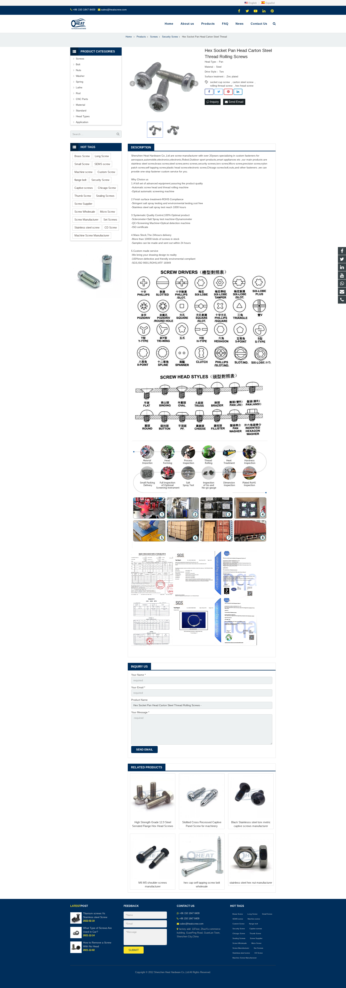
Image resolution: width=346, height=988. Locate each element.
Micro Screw (107, 211)
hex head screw (244, 85)
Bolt (78, 64)
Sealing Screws (105, 195)
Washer (80, 75)
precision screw (251, 163)
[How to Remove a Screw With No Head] (76, 952)
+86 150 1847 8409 (84, 9)
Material (80, 104)
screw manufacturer (186, 155)
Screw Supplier (83, 203)
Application (82, 122)
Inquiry (214, 101)
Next (195, 84)
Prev (132, 84)
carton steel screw (243, 82)
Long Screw (102, 156)
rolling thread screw (221, 85)
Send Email (235, 101)
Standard (81, 110)
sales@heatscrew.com (114, 9)
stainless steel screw (142, 163)
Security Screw (100, 179)
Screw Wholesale (84, 211)
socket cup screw (220, 82)
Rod (78, 93)
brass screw (162, 163)
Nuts (78, 70)
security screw (206, 163)
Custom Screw (106, 171)
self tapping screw (155, 167)
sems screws (190, 163)
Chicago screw (215, 167)
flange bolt (80, 179)
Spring (79, 81)
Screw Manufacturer (86, 219)
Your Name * (138, 674)
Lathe (79, 87)
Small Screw (81, 164)
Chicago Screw (107, 187)
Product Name (139, 699)
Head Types (83, 116)
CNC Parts (82, 99)
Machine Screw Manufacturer (91, 235)
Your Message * (140, 712)
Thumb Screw (82, 195)
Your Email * (138, 687)
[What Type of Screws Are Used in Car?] (76, 937)
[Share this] (209, 92)
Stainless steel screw (86, 227)
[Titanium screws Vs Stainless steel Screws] (76, 923)
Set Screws (110, 219)
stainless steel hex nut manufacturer (251, 882)
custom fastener (245, 155)
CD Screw (111, 227)
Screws (80, 58)
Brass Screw (82, 156)
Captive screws (83, 187)
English (252, 2)
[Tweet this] (218, 92)
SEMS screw (102, 164)
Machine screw (83, 171)
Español (270, 2)
